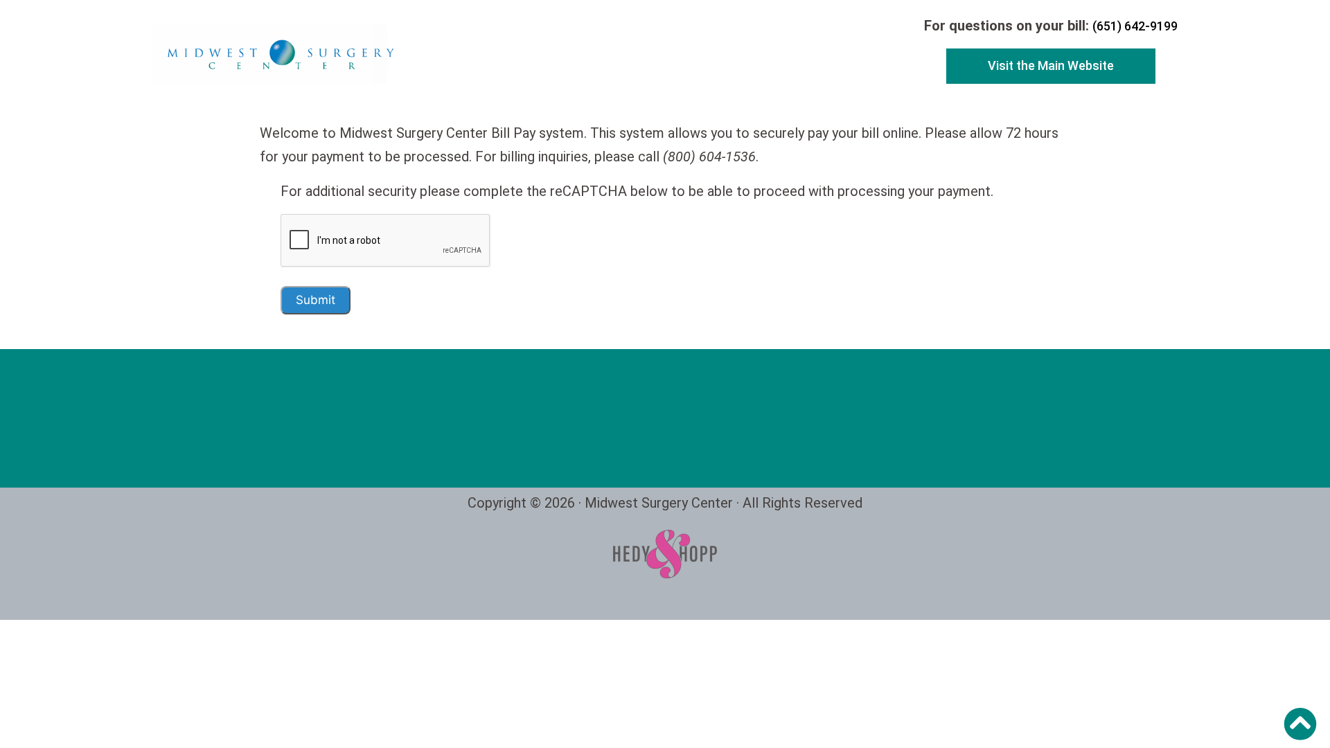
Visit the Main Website (1051, 65)
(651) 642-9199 (1135, 26)
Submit (315, 300)
